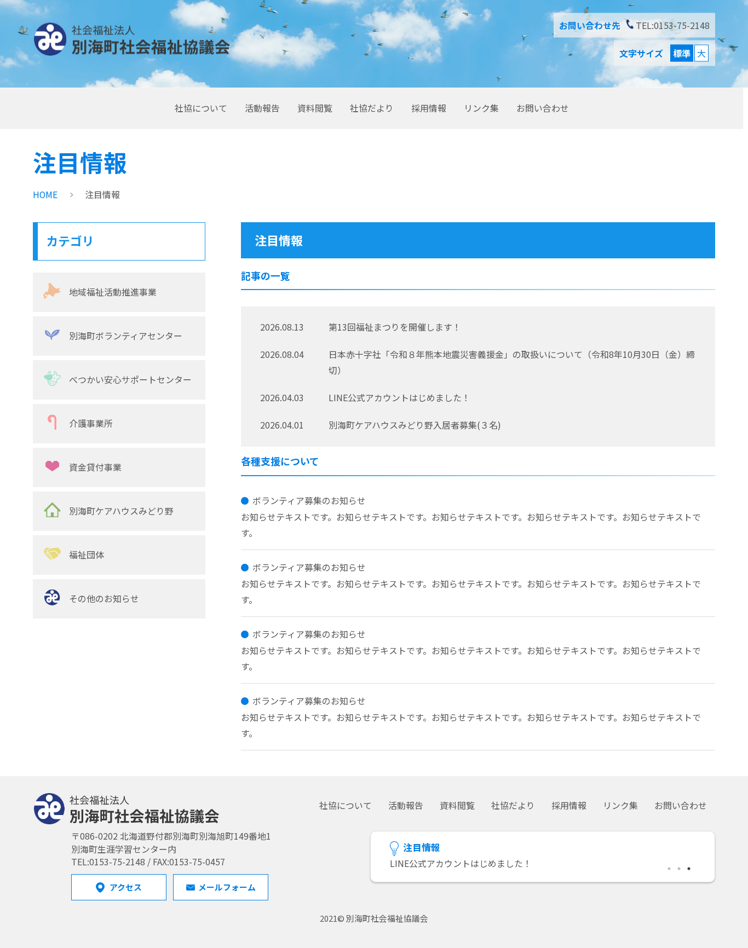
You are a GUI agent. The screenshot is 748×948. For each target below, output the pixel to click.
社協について (201, 107)
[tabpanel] (542, 864)
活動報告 (262, 107)
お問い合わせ (542, 107)
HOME (45, 194)
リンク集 (481, 107)
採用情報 (428, 107)
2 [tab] (679, 867)
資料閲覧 (314, 107)
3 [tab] (689, 867)
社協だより (372, 107)
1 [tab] (670, 867)
